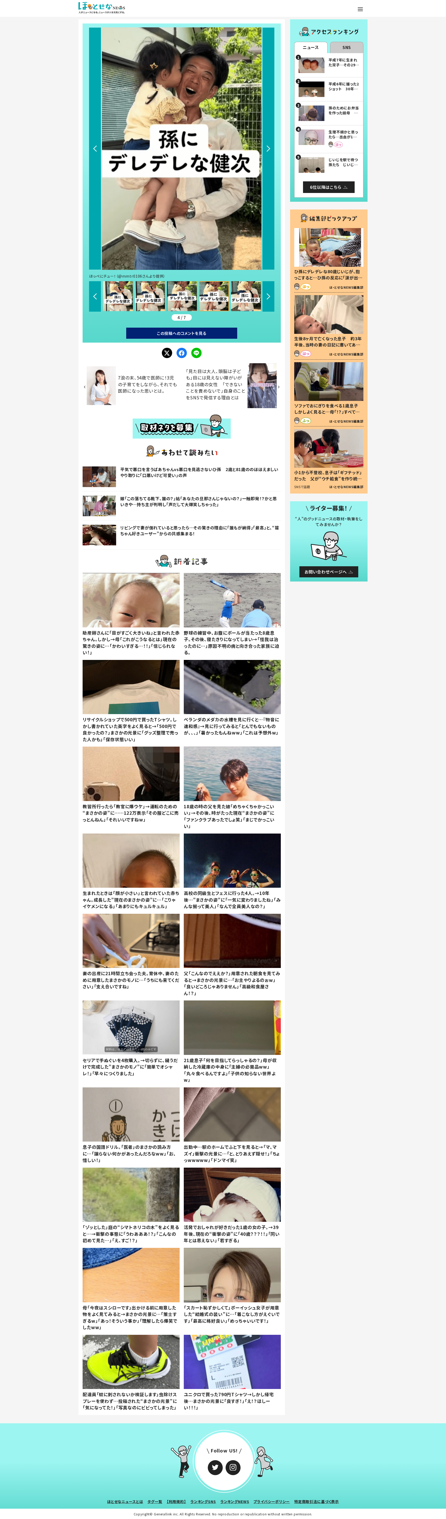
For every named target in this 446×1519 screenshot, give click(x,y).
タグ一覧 (154, 1501)
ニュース (311, 47)
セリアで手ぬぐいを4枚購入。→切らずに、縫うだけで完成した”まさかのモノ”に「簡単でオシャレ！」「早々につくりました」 (130, 1067)
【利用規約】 (176, 1501)
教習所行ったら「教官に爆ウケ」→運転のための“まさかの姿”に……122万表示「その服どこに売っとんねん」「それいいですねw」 (131, 813)
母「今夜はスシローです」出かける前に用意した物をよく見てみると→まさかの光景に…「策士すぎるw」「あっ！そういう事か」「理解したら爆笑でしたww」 (130, 1317)
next (268, 149)
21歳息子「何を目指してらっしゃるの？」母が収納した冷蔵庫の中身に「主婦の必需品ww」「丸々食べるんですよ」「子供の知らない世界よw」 (230, 1070)
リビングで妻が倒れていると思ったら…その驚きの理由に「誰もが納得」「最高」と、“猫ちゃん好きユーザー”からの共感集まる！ (199, 530)
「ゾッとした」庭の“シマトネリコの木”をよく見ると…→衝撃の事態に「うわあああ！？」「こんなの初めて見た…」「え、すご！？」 (131, 1233)
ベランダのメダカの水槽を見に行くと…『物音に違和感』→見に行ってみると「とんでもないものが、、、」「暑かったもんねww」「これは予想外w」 (231, 726)
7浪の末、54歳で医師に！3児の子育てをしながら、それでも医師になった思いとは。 (147, 384)
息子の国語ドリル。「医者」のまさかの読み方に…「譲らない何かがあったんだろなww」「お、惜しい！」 (129, 1153)
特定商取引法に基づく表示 (316, 1501)
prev (95, 149)
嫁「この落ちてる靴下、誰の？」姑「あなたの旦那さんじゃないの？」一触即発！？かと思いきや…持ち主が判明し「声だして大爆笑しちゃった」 (198, 501)
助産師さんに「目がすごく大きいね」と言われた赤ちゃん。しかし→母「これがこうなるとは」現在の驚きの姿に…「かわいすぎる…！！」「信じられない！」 (131, 642)
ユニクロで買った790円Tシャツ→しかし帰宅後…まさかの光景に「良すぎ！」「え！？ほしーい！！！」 (229, 1401)
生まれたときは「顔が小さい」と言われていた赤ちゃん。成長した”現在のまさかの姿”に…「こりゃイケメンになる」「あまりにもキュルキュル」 (131, 899)
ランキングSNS (203, 1501)
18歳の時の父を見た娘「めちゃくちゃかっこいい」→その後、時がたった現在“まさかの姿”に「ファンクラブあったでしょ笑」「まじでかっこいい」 (229, 816)
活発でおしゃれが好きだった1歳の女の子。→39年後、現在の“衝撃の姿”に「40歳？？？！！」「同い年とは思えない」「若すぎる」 (232, 1233)
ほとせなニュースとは (125, 1501)
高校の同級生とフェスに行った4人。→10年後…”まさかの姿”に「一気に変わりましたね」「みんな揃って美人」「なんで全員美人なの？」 (232, 899)
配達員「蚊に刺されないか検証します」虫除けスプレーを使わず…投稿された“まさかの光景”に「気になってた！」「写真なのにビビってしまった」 (130, 1401)
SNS (347, 47)
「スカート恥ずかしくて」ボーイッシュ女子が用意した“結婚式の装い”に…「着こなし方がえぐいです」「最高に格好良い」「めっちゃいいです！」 (232, 1314)
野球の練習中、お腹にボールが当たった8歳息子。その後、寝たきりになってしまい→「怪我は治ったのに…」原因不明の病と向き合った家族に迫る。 (231, 642)
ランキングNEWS (234, 1501)
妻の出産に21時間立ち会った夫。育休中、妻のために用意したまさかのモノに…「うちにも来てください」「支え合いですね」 (131, 980)
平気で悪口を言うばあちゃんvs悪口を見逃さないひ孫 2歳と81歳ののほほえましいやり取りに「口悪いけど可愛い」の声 (199, 472)
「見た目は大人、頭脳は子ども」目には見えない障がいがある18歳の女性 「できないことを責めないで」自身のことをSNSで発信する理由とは (215, 384)
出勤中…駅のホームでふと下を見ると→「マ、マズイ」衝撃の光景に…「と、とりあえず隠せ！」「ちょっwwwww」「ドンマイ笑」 (232, 1153)
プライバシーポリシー (271, 1501)
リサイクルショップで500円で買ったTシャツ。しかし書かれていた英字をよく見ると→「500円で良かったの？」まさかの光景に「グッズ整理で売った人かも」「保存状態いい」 (130, 729)
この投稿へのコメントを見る (181, 333)
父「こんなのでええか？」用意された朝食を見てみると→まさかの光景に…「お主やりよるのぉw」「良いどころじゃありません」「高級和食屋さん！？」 (232, 983)
